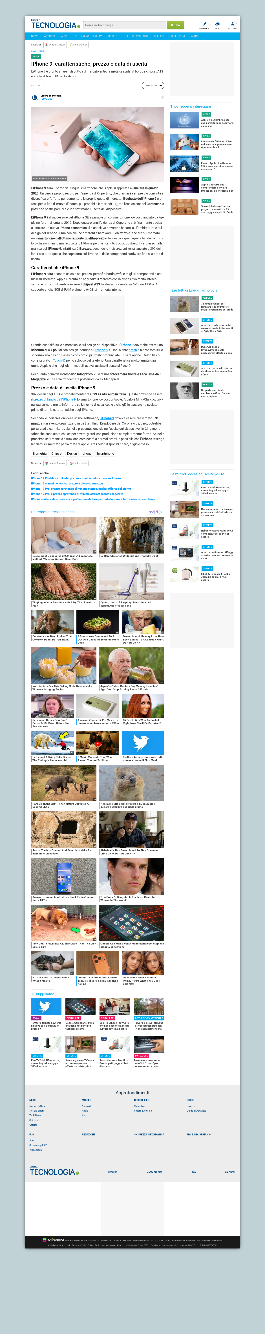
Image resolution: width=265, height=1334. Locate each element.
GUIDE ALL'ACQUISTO (136, 36)
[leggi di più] (162, 97)
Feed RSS (112, 1172)
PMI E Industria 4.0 (199, 1134)
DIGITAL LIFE (73, 1018)
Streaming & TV (38, 1145)
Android (86, 1106)
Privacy (75, 1245)
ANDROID (49, 36)
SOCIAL (36, 1018)
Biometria (40, 453)
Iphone (87, 453)
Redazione (88, 1134)
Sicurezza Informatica (149, 1134)
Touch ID (59, 360)
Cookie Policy (86, 1245)
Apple (85, 1110)
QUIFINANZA (189, 1240)
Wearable (139, 1106)
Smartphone (105, 453)
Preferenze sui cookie (105, 1245)
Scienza (33, 1120)
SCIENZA (207, 298)
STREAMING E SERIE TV (88, 36)
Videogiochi (35, 1149)
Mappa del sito (154, 1172)
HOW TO (113, 36)
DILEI (167, 1240)
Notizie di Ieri (36, 1110)
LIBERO (69, 1240)
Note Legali (64, 1245)
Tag (194, 1172)
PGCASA (127, 1240)
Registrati (204, 28)
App (84, 1115)
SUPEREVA (216, 1240)
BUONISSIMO (203, 1240)
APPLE (65, 36)
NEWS (34, 36)
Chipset (56, 453)
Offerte (33, 1124)
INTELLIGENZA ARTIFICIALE (149, 1018)
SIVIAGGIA (176, 1240)
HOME (33, 51)
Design (72, 453)
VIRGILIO (78, 1240)
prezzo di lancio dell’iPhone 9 (54, 399)
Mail (217, 28)
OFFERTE (159, 36)
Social (32, 1140)
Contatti (230, 1172)
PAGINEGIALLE (91, 1240)
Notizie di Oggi (37, 1106)
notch (133, 350)
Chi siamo (53, 1245)
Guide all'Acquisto (196, 1110)
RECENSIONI (178, 36)
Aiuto (119, 1245)
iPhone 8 (101, 350)
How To (191, 1106)
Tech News (35, 1115)
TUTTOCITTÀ (157, 1240)
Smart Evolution (143, 1110)
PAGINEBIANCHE (141, 1240)
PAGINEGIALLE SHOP (111, 1240)
